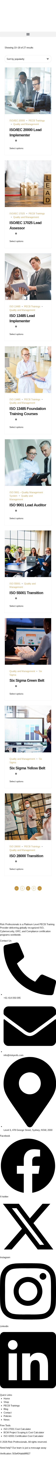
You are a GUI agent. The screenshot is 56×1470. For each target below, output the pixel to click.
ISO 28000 (14, 846)
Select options (16, 148)
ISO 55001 (14, 583)
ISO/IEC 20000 (17, 120)
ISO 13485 (14, 306)
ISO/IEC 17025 (17, 213)
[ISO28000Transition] (28, 816)
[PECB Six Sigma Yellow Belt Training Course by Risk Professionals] (28, 729)
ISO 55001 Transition (26, 593)
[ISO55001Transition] (28, 554)
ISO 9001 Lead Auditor (27, 505)
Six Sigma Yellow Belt (27, 768)
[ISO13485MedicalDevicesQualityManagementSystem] (28, 369)
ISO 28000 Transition (26, 856)
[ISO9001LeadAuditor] (28, 462)
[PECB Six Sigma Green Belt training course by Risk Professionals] (28, 641)
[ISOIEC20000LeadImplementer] (28, 90)
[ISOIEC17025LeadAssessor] (28, 183)
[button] (28, 34)
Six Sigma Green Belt (26, 680)
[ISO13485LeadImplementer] (28, 276)
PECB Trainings (37, 120)
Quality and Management (26, 124)
